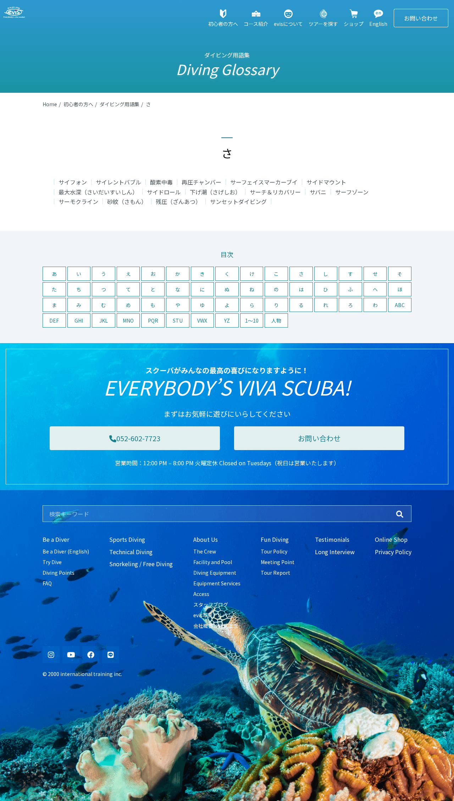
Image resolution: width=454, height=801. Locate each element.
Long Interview (335, 552)
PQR (153, 320)
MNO (128, 320)
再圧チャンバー (201, 182)
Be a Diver (56, 539)
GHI (78, 320)
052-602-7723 (138, 438)
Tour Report (275, 572)
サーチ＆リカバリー (275, 192)
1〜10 (252, 320)
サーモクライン (78, 201)
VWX (202, 320)
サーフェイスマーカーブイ (264, 182)
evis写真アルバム (212, 615)
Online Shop (391, 539)
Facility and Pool (212, 562)
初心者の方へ (78, 104)
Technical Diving (131, 552)
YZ (227, 320)
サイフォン (73, 182)
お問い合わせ (421, 18)
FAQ (47, 583)
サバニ (318, 192)
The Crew (204, 551)
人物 (276, 320)
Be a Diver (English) (66, 551)
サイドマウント (326, 182)
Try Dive (52, 562)
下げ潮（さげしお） (215, 192)
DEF (54, 320)
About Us (205, 539)
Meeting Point (277, 562)
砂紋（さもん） (127, 201)
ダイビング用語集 (119, 104)
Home (50, 104)
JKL (103, 320)
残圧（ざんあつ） (178, 201)
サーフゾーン (352, 192)
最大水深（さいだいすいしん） (98, 192)
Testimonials (332, 539)
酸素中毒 (161, 182)
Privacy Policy (393, 552)
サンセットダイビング (238, 201)
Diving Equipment (214, 572)
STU (178, 320)
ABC (400, 304)
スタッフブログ (210, 604)
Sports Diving (127, 539)
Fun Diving (275, 539)
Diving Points (58, 572)
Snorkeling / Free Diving (141, 564)
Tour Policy (274, 551)
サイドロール (164, 192)
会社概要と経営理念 (215, 626)
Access (201, 594)
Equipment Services (216, 583)
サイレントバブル (118, 182)
